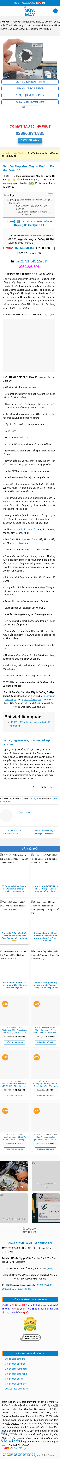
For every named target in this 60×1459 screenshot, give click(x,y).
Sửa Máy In (19, 153)
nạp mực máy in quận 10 (22, 529)
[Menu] (3, 10)
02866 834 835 (25, 248)
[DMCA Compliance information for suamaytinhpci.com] (30, 1337)
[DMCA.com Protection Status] (30, 1324)
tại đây (49, 1268)
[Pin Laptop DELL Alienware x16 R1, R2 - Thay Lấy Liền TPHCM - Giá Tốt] (14, 1064)
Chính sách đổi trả (14, 1379)
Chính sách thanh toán (16, 1369)
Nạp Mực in (34, 1412)
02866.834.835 (44, 1285)
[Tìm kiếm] (55, 10)
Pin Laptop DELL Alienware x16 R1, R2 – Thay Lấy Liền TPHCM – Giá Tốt (14, 1085)
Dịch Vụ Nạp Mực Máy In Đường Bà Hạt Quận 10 (36, 213)
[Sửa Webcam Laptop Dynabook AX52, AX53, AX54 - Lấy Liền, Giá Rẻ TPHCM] (45, 1117)
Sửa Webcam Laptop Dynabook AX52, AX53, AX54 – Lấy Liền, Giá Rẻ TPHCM (45, 1138)
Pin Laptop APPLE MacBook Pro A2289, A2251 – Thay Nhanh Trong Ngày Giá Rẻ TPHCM (14, 1031)
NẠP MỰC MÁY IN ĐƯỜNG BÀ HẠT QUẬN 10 (31, 207)
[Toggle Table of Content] (49, 195)
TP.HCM (6, 802)
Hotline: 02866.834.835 (24, 3)
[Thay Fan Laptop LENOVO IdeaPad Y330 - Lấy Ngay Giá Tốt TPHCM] (14, 1117)
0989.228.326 (9, 1289)
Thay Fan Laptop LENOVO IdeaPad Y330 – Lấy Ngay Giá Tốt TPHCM (14, 1138)
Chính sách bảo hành (15, 1384)
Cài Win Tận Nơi (28, 1409)
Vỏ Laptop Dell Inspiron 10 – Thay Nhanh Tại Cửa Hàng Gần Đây (45, 1085)
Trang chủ (6, 153)
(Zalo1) (42, 261)
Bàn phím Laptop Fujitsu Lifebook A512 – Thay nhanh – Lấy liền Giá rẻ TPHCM (45, 1031)
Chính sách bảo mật (15, 1364)
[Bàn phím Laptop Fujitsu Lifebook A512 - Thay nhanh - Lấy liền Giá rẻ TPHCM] (45, 1011)
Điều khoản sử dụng (15, 1359)
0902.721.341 (26, 261)
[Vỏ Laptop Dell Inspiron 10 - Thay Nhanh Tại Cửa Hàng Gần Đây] (45, 1064)
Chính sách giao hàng (16, 1374)
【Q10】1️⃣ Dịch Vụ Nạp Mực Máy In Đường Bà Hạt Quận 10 (30, 201)
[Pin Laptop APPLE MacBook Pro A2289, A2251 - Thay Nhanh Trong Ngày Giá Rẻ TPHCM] (14, 1011)
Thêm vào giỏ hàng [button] (14, 1042)
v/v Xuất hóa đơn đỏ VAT (17, 1389)
